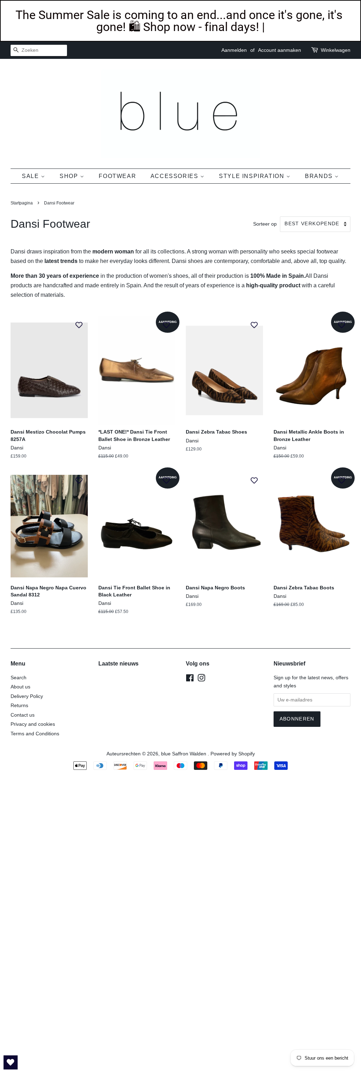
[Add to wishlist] (79, 325)
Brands (320, 176)
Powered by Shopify (232, 753)
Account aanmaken (279, 50)
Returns (19, 705)
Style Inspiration (252, 176)
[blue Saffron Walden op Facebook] (190, 679)
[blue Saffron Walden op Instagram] (201, 679)
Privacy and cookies (33, 724)
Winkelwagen (335, 50)
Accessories (175, 176)
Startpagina (22, 203)
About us (20, 686)
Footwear (117, 176)
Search (18, 677)
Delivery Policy (27, 696)
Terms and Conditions (35, 733)
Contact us (23, 715)
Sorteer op (265, 224)
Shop (70, 176)
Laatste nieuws (118, 664)
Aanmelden (234, 50)
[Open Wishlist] (11, 1062)
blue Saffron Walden (184, 753)
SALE (31, 176)
